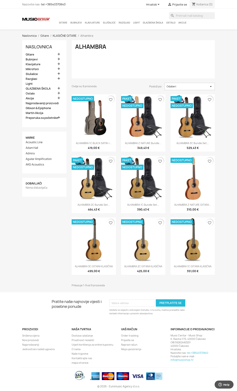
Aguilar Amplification (39, 159)
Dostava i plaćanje (82, 335)
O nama (76, 349)
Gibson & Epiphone (38, 108)
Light (136, 22)
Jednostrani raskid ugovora (38, 349)
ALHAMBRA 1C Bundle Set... (143, 204)
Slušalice (109, 22)
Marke (30, 138)
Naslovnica (39, 47)
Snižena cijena (30, 335)
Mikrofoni (32, 69)
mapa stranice (80, 362)
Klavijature (92, 22)
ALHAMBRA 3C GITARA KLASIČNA (94, 266)
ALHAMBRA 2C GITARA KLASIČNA (143, 266)
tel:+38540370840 (53, 4)
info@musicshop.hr (182, 359)
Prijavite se (127, 340)
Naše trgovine (80, 353)
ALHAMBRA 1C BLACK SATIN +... (94, 143)
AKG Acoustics (35, 164)
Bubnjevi (76, 22)
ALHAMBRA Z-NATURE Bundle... (143, 143)
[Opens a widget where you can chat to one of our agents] (224, 385)
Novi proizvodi (30, 340)
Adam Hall (32, 148)
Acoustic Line (34, 142)
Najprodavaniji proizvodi (42, 103)
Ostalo (170, 22)
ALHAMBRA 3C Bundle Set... (192, 143)
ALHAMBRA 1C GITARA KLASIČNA (192, 266)
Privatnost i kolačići (83, 340)
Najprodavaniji (30, 344)
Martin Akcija (34, 113)
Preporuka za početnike (42, 118)
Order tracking (129, 335)
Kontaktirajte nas (82, 358)
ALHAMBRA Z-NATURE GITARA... (192, 204)
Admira (30, 153)
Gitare (63, 22)
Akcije (182, 22)
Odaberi (190, 86)
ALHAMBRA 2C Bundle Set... (94, 204)
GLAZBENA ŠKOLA (153, 22)
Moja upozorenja (131, 349)
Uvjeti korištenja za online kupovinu (92, 344)
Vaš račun (129, 329)
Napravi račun (129, 344)
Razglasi (124, 22)
